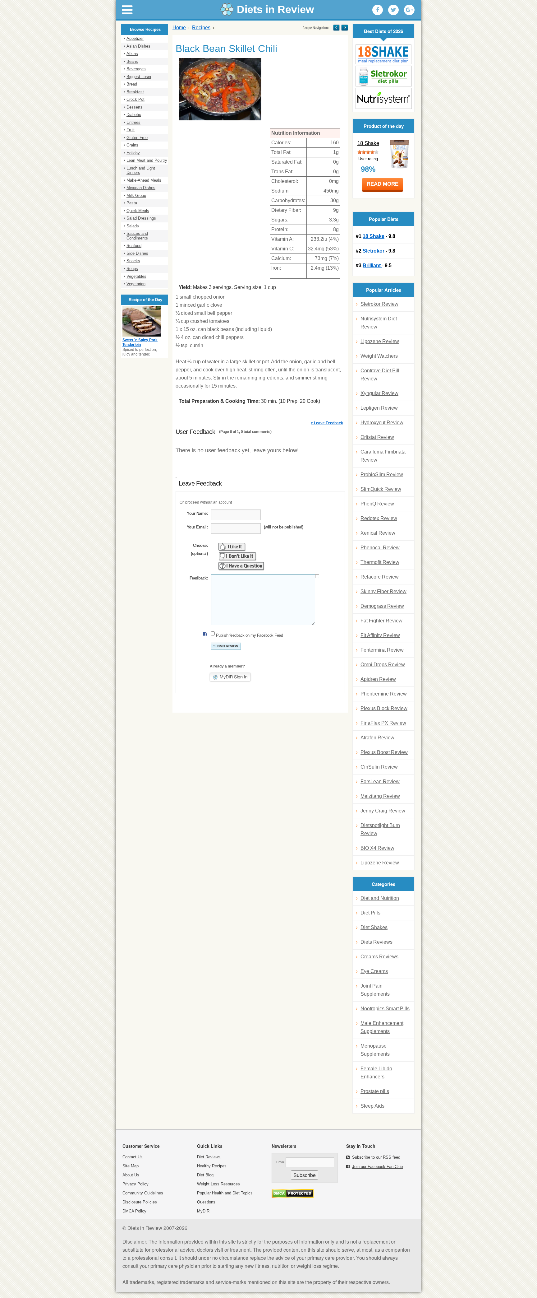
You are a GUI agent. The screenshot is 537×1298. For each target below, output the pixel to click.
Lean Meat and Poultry (146, 160)
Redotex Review (378, 518)
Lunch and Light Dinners (140, 170)
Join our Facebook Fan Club (377, 1166)
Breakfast (135, 92)
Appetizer (135, 38)
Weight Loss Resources (218, 1184)
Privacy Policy (135, 1184)
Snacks (133, 260)
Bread (131, 84)
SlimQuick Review (380, 489)
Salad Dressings (141, 218)
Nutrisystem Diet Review (378, 322)
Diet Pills (370, 912)
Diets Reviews (376, 942)
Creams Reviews (379, 956)
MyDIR (203, 1211)
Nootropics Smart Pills (385, 1008)
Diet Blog (205, 1175)
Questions (206, 1202)
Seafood (133, 245)
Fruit (130, 130)
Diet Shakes (374, 927)
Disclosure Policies (139, 1202)
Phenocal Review (380, 547)
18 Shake (368, 143)
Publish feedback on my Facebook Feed (249, 635)
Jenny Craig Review (382, 810)
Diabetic (133, 114)
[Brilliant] (383, 98)
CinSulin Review (379, 767)
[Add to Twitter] (393, 10)
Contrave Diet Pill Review (379, 374)
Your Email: (197, 527)
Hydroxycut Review (381, 422)
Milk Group (136, 195)
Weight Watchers (379, 356)
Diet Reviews (209, 1157)
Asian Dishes (138, 46)
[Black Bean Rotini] (336, 27)
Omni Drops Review (382, 664)
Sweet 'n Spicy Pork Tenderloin (140, 342)
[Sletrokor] (383, 76)
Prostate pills (374, 1091)
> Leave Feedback (327, 423)
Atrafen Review (377, 737)
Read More (382, 184)
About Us (130, 1175)
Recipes (201, 27)
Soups (132, 268)
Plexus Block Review (383, 708)
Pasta (131, 203)
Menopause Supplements (375, 1050)
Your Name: (197, 513)
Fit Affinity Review (380, 635)
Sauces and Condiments (137, 235)
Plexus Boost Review (384, 752)
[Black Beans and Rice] (344, 27)
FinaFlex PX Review (383, 723)
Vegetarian (135, 283)
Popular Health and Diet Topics (225, 1193)
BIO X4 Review (377, 848)
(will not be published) (283, 527)
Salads (132, 226)
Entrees (133, 122)
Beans (132, 61)
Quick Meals (137, 210)
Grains (132, 145)
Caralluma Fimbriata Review (383, 456)
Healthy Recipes (212, 1166)
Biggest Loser (138, 76)
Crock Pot (135, 99)
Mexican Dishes (140, 187)
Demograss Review (382, 606)
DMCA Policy (134, 1211)
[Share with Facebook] (377, 10)
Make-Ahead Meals (143, 180)
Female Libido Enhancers (376, 1072)
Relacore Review (379, 576)
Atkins (132, 53)
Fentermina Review (382, 650)
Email (280, 1162)
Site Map (130, 1166)
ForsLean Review (380, 781)
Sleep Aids (372, 1106)
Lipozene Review (379, 341)
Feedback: (199, 578)
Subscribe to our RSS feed (376, 1157)
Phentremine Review (383, 693)
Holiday (133, 153)
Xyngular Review (379, 393)
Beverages (136, 69)
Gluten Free (137, 137)
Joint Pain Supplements (375, 990)
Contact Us (132, 1157)
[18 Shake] (383, 54)
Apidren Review (378, 679)
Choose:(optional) (199, 549)
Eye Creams (374, 971)
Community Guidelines (142, 1193)
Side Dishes (137, 253)
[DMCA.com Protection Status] (293, 1196)
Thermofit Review (379, 562)
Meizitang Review (380, 796)
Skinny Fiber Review (383, 591)
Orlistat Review (377, 437)
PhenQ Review (377, 503)
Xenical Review (377, 533)
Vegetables (136, 276)
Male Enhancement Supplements (381, 1027)
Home (179, 27)
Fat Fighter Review (381, 620)
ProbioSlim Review (381, 474)
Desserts (134, 107)
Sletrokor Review (379, 304)
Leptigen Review (379, 408)
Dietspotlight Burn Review (380, 829)
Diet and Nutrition (379, 898)
